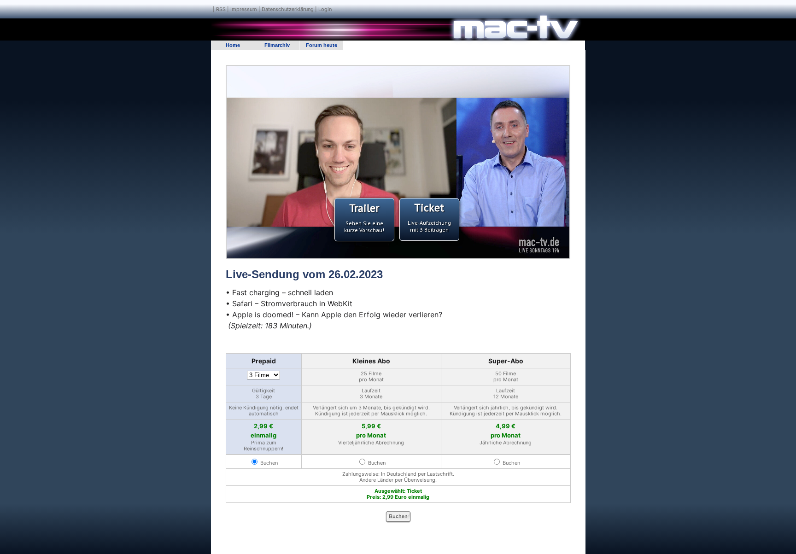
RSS (221, 9)
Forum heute (321, 45)
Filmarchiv (277, 45)
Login (325, 9)
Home (233, 45)
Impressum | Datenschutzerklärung (272, 9)
